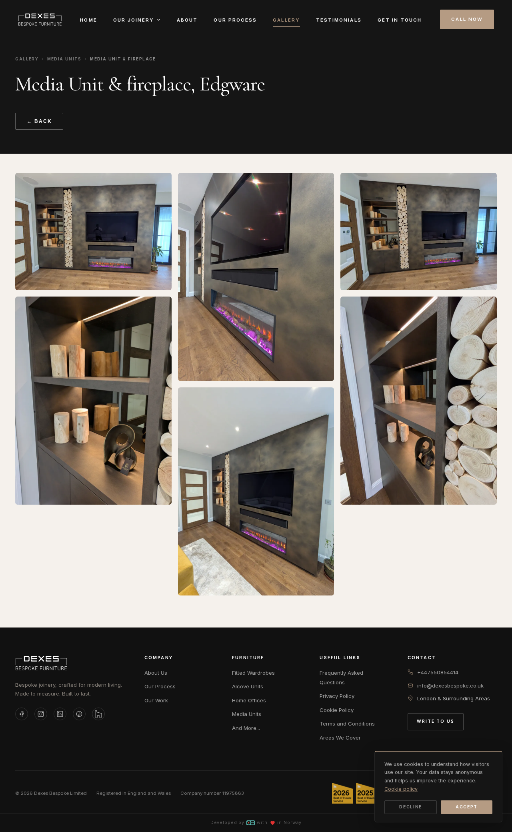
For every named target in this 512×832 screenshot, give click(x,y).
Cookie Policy (337, 710)
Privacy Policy (337, 696)
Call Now (467, 19)
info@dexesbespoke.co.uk (450, 685)
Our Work (156, 700)
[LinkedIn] (60, 714)
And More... (246, 728)
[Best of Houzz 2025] (366, 793)
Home (88, 20)
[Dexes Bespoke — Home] (40, 19)
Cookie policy (401, 789)
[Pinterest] (79, 714)
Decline (410, 807)
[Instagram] (40, 714)
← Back (39, 121)
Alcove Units (247, 686)
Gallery (286, 20)
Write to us (435, 721)
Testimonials (339, 20)
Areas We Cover (340, 737)
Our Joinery (133, 20)
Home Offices (249, 700)
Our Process (235, 20)
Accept (467, 807)
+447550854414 (437, 672)
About (187, 20)
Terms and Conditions (347, 723)
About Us (155, 673)
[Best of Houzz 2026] (342, 793)
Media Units (64, 58)
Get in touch (400, 20)
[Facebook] (21, 714)
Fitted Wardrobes (253, 673)
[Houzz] (98, 714)
